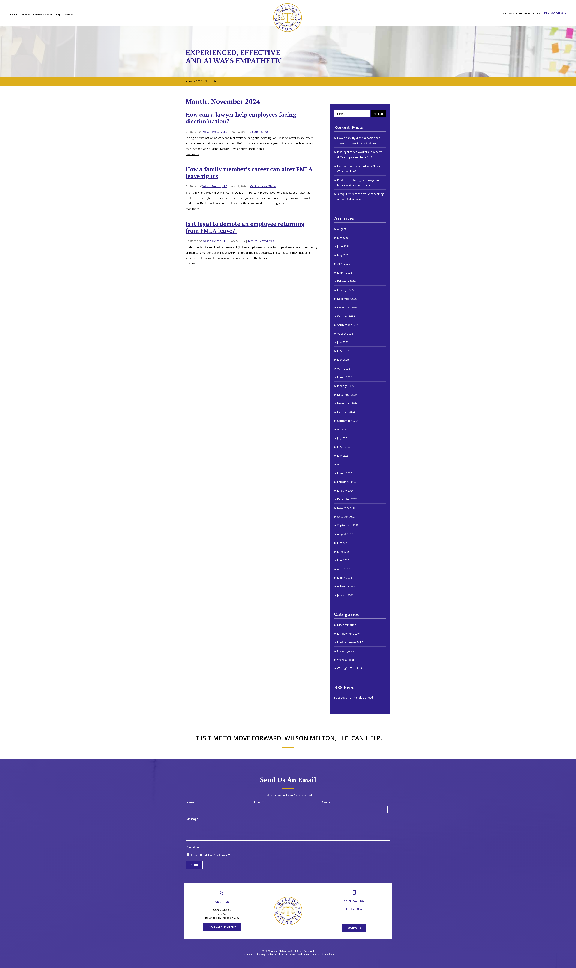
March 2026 (344, 272)
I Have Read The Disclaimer (210, 855)
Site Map (261, 954)
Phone (326, 802)
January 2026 (345, 290)
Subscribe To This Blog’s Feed (353, 697)
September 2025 (347, 325)
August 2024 (345, 429)
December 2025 (347, 299)
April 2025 (343, 368)
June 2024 (343, 447)
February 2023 (346, 586)
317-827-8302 (555, 13)
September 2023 (347, 525)
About (23, 15)
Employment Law (348, 633)
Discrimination (259, 131)
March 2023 (344, 578)
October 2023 (346, 516)
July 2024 (342, 438)
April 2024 (343, 464)
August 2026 (345, 229)
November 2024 (347, 403)
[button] (573, 946)
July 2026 (342, 237)
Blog (58, 15)
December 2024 (347, 394)
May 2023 (343, 560)
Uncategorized (346, 651)
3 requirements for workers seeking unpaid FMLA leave (360, 196)
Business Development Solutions (303, 954)
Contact (68, 15)
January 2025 (345, 386)
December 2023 (347, 499)
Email (259, 802)
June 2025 (343, 351)
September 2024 (347, 421)
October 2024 (346, 412)
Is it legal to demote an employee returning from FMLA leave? (245, 227)
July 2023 (342, 543)
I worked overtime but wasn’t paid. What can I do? (359, 168)
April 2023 (343, 569)
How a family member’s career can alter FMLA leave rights (249, 172)
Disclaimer (193, 847)
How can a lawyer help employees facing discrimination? (241, 118)
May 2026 (343, 255)
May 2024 (343, 455)
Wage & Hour (345, 659)
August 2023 (345, 534)
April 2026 (343, 264)
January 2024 (345, 490)
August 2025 (345, 333)
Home (13, 15)
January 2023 (345, 595)
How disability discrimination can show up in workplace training (358, 140)
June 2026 (343, 246)
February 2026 (346, 281)
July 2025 (342, 342)
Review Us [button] (354, 928)
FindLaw (329, 954)
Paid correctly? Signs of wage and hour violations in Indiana (358, 182)
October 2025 (346, 316)
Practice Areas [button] (41, 15)
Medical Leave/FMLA (263, 186)
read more (192, 154)
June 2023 (343, 551)
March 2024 (344, 473)
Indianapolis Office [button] (222, 927)
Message (192, 819)
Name (190, 802)
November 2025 (347, 307)
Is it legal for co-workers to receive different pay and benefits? (359, 154)
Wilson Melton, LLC (214, 131)
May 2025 (343, 359)
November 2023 (347, 508)
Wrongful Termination (351, 668)
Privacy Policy (275, 954)
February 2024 (346, 482)
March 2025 (344, 377)
